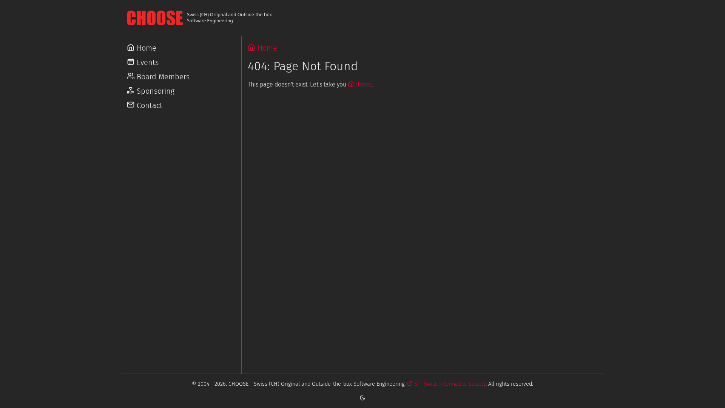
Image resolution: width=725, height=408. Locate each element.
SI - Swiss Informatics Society (449, 384)
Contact (148, 105)
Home (145, 48)
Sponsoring (154, 91)
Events (146, 62)
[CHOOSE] (362, 18)
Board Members (162, 76)
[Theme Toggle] (362, 397)
